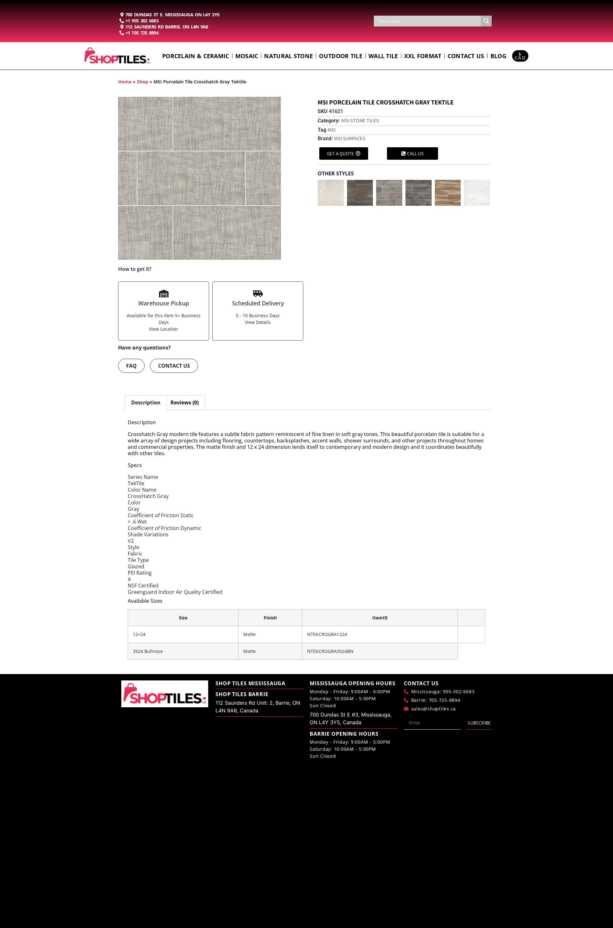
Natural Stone (288, 56)
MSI (332, 130)
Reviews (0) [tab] (184, 402)
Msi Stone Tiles (360, 120)
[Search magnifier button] (486, 21)
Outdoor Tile (340, 56)
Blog (498, 56)
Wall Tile (383, 56)
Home (125, 82)
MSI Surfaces (350, 138)
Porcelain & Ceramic (195, 56)
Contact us (466, 56)
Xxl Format (423, 56)
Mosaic (246, 56)
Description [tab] (146, 402)
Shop (142, 82)
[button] (322, 192)
